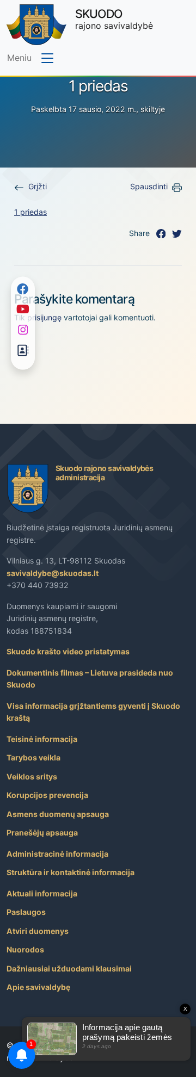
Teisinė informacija (42, 739)
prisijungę (44, 317)
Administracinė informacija (57, 853)
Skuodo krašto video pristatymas (68, 651)
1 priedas (30, 211)
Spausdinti (149, 186)
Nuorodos (25, 949)
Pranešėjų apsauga (42, 832)
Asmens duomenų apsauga (58, 814)
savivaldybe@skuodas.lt (53, 573)
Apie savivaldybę (38, 987)
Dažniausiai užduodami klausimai (69, 968)
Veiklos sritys (32, 776)
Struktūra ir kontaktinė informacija (70, 872)
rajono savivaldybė (114, 19)
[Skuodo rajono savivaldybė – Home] (36, 24)
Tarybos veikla (33, 757)
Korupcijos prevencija (47, 795)
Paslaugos (26, 912)
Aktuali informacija (42, 893)
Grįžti (37, 186)
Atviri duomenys (38, 931)
